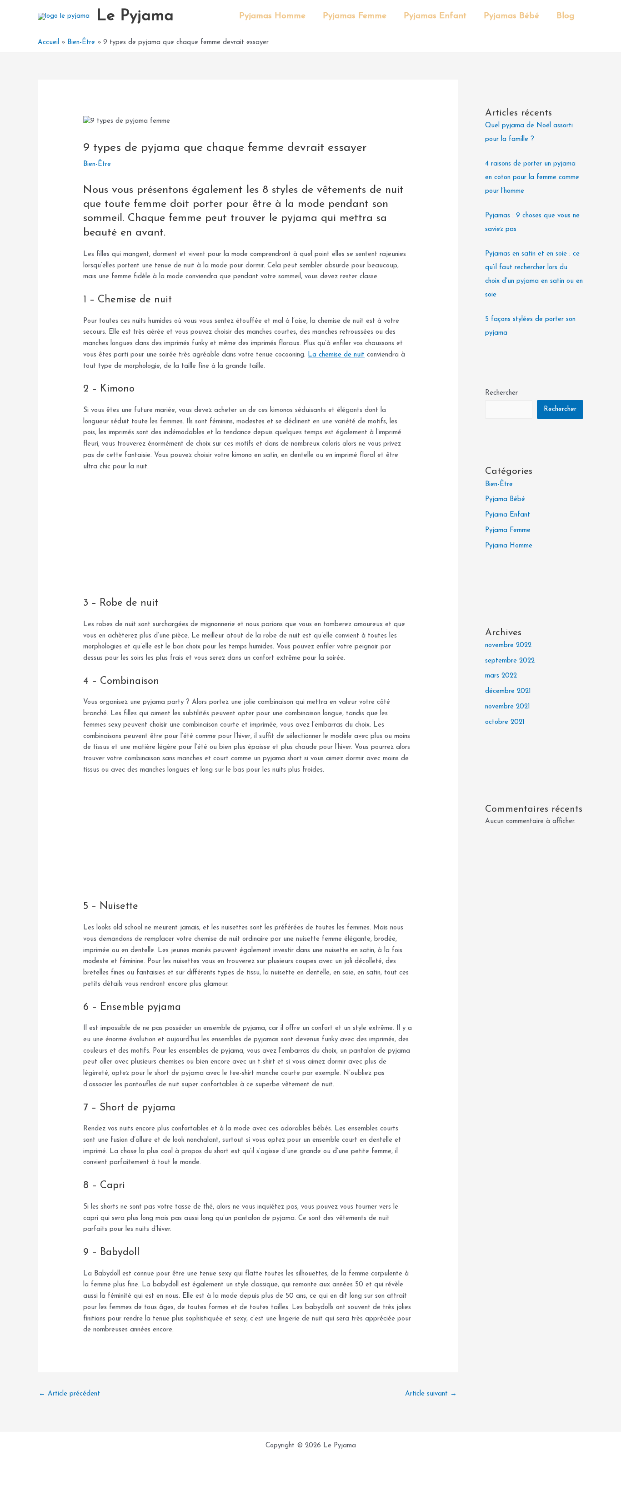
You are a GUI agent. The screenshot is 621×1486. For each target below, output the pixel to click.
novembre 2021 (507, 706)
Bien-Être (97, 164)
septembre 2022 (510, 661)
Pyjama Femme (508, 530)
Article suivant (431, 1394)
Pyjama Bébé (505, 499)
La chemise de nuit (336, 354)
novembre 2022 (508, 645)
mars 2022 (501, 676)
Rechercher (501, 393)
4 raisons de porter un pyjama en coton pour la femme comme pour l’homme (532, 178)
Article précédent (69, 1394)
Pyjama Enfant (507, 515)
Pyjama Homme (508, 545)
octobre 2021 (505, 722)
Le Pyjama (135, 16)
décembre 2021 (508, 691)
